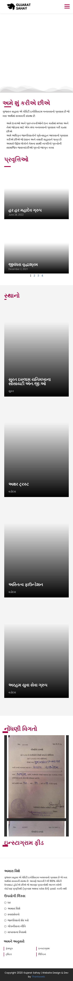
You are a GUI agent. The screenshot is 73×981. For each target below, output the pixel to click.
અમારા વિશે (14, 908)
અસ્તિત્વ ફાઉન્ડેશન (25, 584)
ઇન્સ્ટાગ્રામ (44, 948)
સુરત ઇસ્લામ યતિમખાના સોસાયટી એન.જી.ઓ (29, 381)
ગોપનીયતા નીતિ (17, 926)
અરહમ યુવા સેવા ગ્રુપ (27, 685)
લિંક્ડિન (42, 954)
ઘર (9, 903)
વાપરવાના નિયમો (17, 932)
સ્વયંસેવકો (14, 914)
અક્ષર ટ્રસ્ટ (18, 484)
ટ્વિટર (9, 954)
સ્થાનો (12, 295)
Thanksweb (38, 976)
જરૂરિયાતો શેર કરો (18, 920)
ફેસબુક (9, 948)
